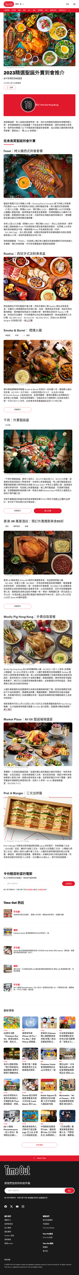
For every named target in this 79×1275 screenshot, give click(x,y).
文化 (29, 10)
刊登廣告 (46, 1224)
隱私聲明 (7, 1232)
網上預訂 (8, 710)
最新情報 (7, 10)
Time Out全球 (47, 1238)
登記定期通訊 (48, 1220)
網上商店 (22, 595)
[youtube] (17, 1206)
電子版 (45, 1251)
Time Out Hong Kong (49, 105)
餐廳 (19, 10)
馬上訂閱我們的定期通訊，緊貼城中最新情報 (20, 878)
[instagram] (23, 1206)
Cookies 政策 (9, 1236)
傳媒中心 (7, 1220)
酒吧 (24, 10)
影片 (46, 10)
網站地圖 (7, 1260)
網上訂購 (28, 321)
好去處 (14, 10)
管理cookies (8, 1244)
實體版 (45, 1247)
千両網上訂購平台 (59, 500)
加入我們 (7, 1228)
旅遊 (34, 10)
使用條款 (30, 890)
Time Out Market (48, 1228)
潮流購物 (40, 10)
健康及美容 (53, 10)
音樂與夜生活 (62, 10)
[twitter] (11, 1206)
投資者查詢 (8, 1224)
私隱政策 (41, 890)
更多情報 (39, 1145)
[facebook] (5, 1206)
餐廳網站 (43, 401)
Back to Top (41, 1158)
